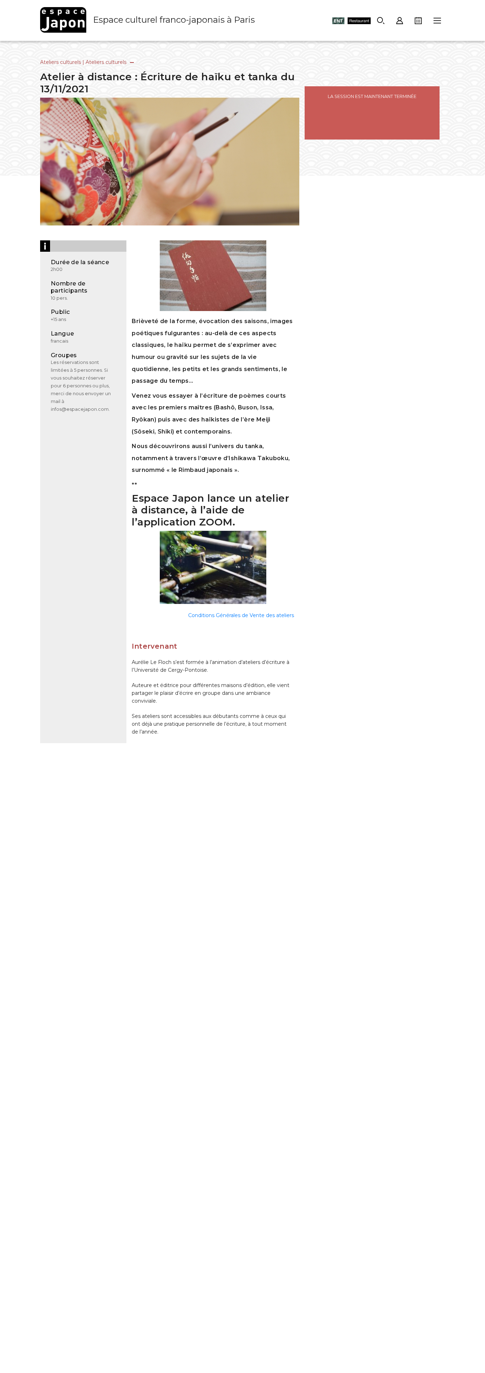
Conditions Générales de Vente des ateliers (241, 615)
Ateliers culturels (60, 62)
